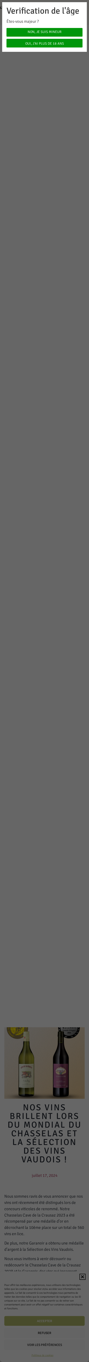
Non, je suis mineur (44, 32)
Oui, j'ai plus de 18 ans (44, 43)
